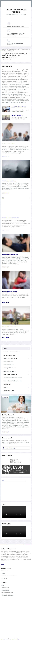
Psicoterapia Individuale (10, 254)
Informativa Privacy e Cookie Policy (10, 639)
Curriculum (7, 384)
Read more (5, 156)
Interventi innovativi (10, 374)
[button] (3, 53)
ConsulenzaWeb (8, 390)
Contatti (6, 387)
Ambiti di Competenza (10, 358)
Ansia (2, 585)
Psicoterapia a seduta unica (19, 107)
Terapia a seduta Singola (11, 352)
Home (5, 348)
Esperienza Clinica (9, 355)
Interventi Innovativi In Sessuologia (12, 381)
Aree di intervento (9, 371)
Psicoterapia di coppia (9, 291)
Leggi (2, 564)
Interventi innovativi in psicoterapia (12, 377)
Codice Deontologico (10, 448)
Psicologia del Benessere (10, 217)
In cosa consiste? (17, 115)
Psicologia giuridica (8, 181)
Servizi (3, 573)
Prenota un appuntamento (9, 576)
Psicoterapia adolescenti (10, 327)
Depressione (5, 587)
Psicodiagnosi (5, 590)
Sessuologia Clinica (8, 144)
